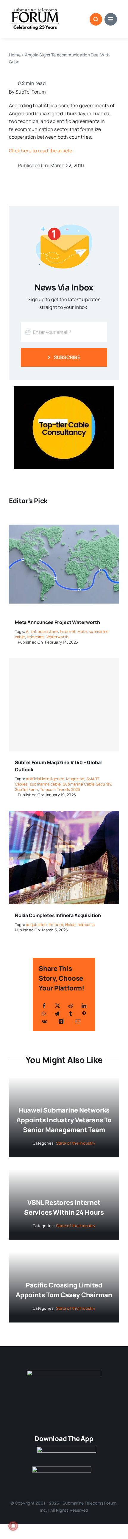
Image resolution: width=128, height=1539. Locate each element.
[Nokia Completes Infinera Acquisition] (64, 814)
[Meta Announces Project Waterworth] (64, 521)
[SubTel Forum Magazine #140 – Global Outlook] (64, 705)
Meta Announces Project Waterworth (57, 622)
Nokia (70, 924)
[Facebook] (44, 1005)
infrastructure (44, 631)
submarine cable (45, 784)
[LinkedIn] (84, 1005)
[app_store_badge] (66, 1449)
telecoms (36, 636)
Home (15, 55)
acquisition (36, 924)
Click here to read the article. (41, 150)
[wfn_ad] (64, 388)
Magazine (75, 778)
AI (27, 631)
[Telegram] (56, 1013)
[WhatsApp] (44, 1013)
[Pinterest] (84, 1013)
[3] (64, 1372)
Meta (82, 631)
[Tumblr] (70, 1013)
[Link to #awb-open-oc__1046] (96, 19)
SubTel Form (26, 789)
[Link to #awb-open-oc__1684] (110, 19)
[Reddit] (70, 1005)
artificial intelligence (45, 778)
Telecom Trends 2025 (60, 789)
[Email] (78, 1021)
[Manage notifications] (13, 1526)
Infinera (56, 924)
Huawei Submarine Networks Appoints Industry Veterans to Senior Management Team (64, 1120)
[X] (57, 1005)
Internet (67, 631)
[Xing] (61, 1021)
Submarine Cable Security (87, 784)
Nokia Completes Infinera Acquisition (58, 915)
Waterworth (57, 636)
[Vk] (44, 1021)
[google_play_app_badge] (61, 1469)
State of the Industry (75, 1143)
